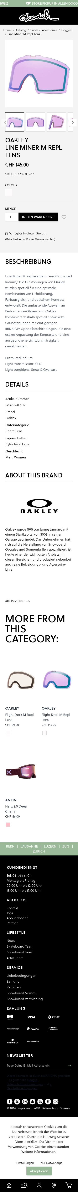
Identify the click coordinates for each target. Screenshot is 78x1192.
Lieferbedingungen (21, 975)
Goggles (66, 30)
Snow (34, 30)
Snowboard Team (20, 952)
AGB (37, 1108)
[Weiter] (73, 122)
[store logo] (39, 16)
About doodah (17, 918)
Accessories (49, 30)
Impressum (24, 1108)
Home (7, 30)
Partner (12, 923)
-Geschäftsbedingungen (29, 1086)
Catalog (21, 30)
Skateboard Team (20, 946)
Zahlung (13, 981)
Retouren (14, 987)
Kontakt (12, 908)
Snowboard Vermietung (25, 999)
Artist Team (15, 958)
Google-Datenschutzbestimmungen (25, 1082)
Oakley (16, 140)
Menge (10, 209)
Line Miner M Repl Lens (24, 34)
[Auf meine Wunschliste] (64, 217)
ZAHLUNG (16, 1008)
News (11, 940)
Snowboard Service (21, 993)
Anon (11, 800)
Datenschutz (50, 1108)
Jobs (10, 913)
